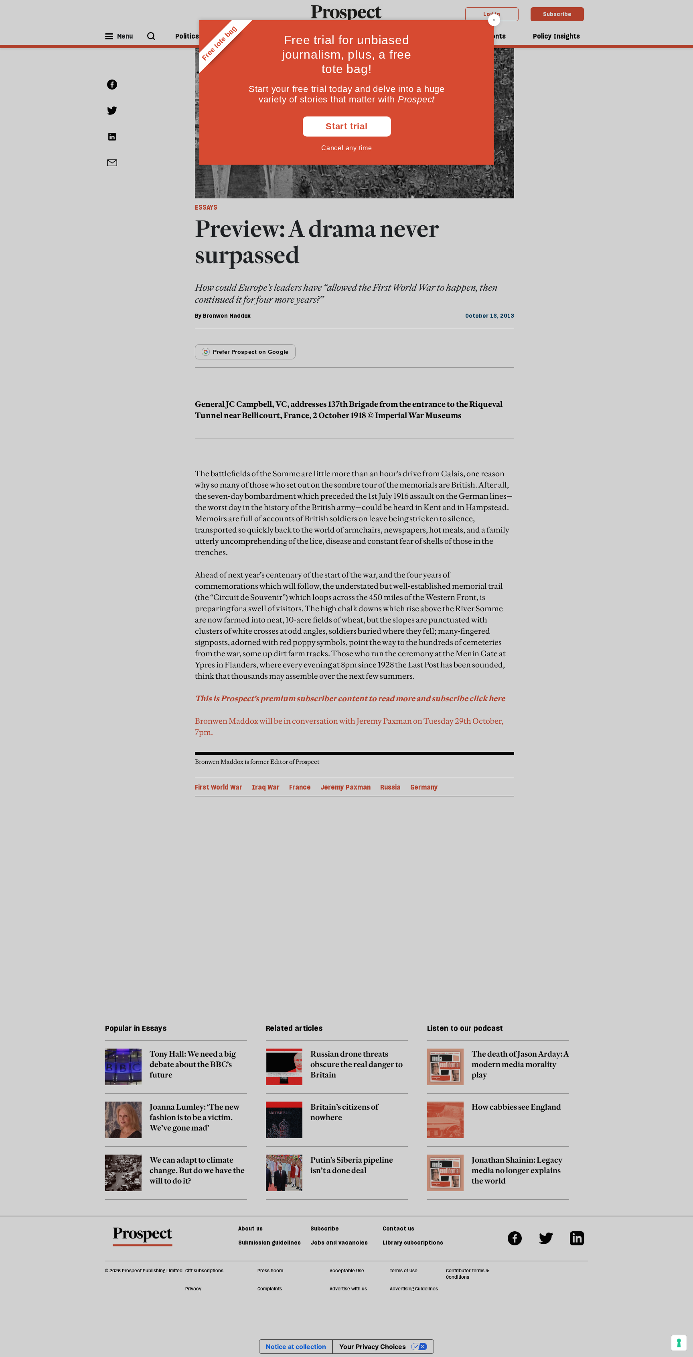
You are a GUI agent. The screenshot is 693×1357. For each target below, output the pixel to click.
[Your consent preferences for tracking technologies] (679, 1343)
